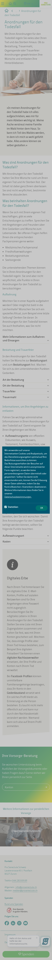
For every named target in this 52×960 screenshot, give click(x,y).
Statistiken (13, 506)
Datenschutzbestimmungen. (18, 496)
